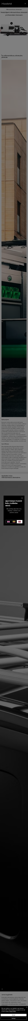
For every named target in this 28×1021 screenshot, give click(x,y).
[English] (8, 521)
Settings (13, 1018)
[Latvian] (19, 521)
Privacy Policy (12, 1011)
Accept (13, 1015)
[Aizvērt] (26, 1008)
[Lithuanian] (14, 521)
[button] (22, 498)
